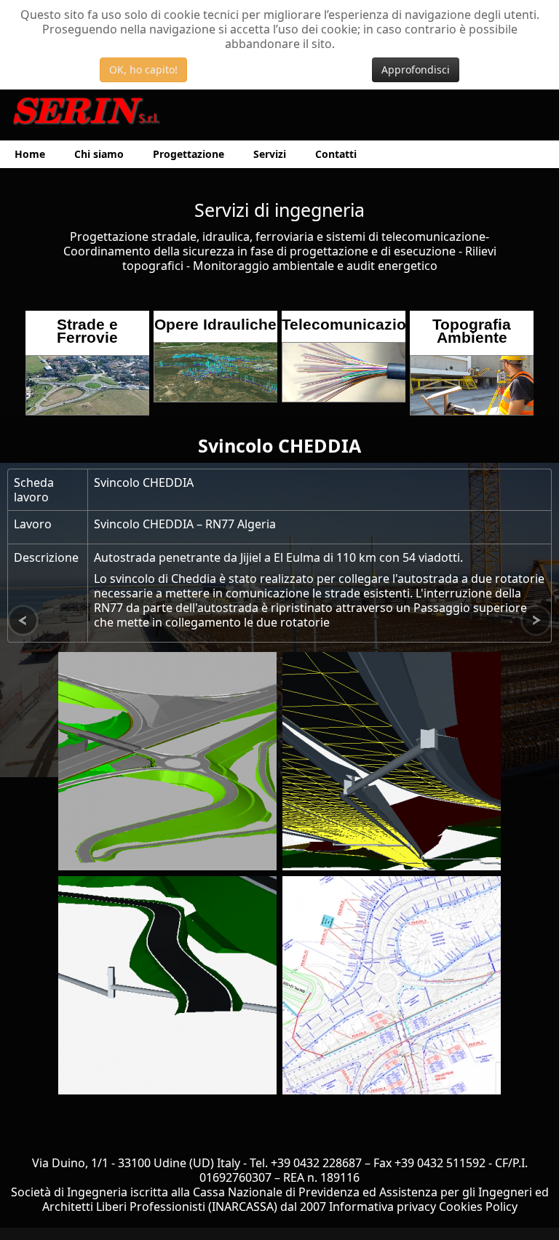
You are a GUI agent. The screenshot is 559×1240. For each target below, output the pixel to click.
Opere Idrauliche (215, 324)
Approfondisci (415, 69)
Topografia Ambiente (471, 331)
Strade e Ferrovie (87, 331)
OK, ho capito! (143, 69)
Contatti (336, 154)
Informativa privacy (382, 1207)
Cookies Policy (478, 1207)
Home (30, 154)
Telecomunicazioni (351, 324)
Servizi (269, 154)
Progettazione (188, 154)
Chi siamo (99, 154)
